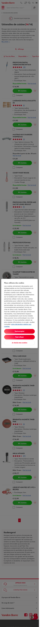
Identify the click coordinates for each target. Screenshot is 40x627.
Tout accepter (19, 331)
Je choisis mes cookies (19, 343)
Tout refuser (19, 337)
